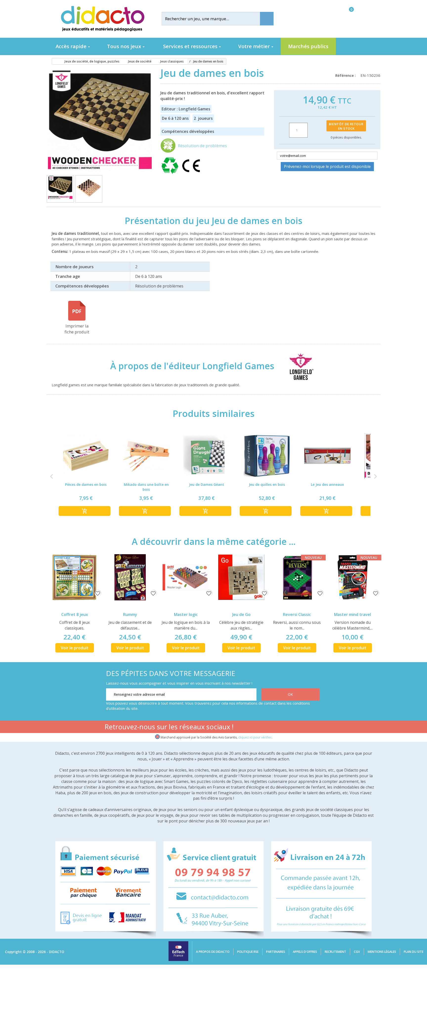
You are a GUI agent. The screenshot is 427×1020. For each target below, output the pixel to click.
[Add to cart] (84, 511)
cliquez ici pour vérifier (255, 737)
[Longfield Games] (297, 366)
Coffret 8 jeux (74, 614)
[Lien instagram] (299, 727)
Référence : (346, 75)
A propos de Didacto (213, 952)
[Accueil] (54, 61)
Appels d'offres (305, 952)
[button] (52, 476)
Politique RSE (247, 952)
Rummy (130, 614)
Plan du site (413, 952)
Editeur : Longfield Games (186, 109)
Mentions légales (382, 952)
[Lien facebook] (268, 727)
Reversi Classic (297, 614)
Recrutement (335, 952)
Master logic (186, 614)
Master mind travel (352, 614)
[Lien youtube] (283, 727)
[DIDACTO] (102, 18)
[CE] (191, 174)
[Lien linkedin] (314, 727)
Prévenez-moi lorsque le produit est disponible (327, 166)
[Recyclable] (170, 174)
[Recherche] (267, 18)
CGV (357, 952)
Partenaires (275, 952)
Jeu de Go (241, 614)
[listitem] (86, 476)
